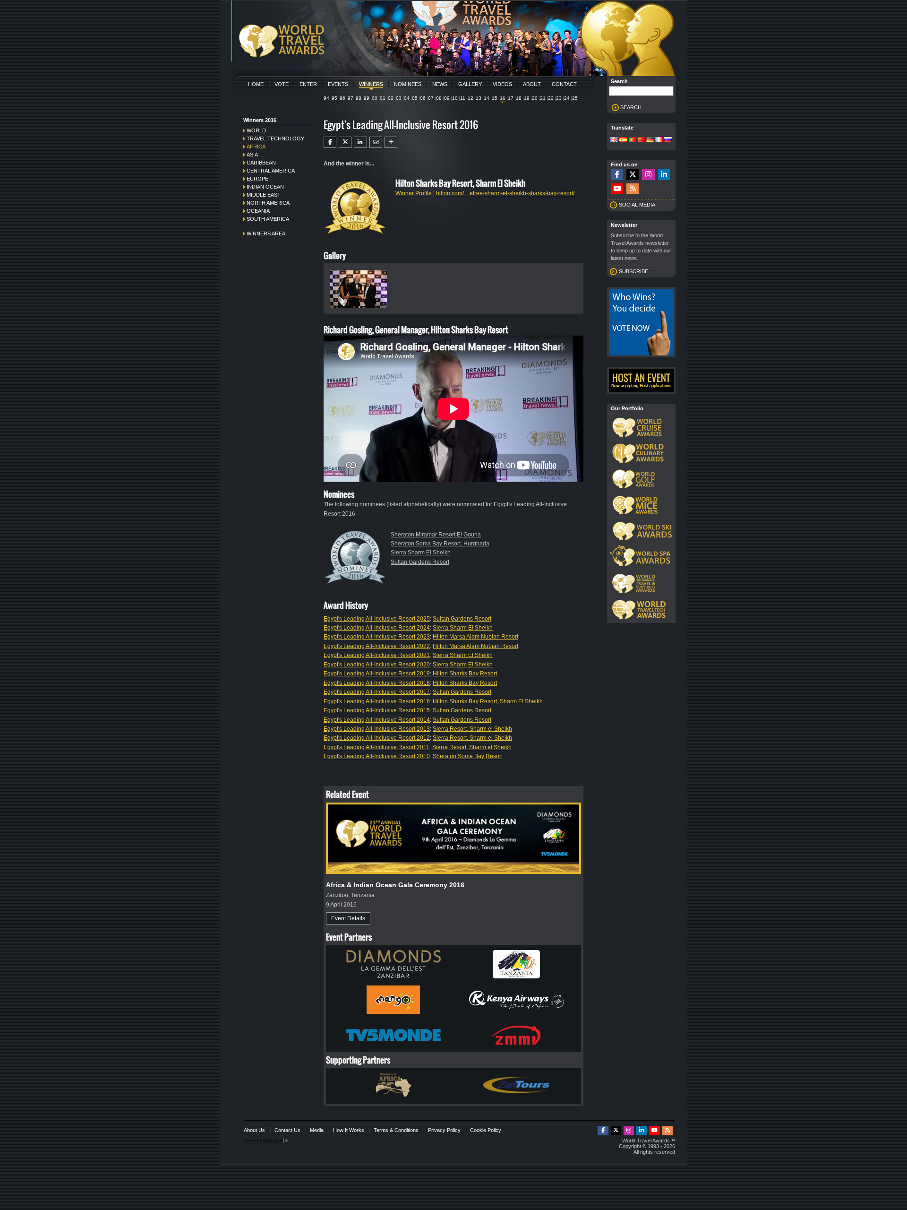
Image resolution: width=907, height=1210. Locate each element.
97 (350, 98)
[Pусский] (668, 140)
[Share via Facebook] (330, 142)
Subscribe (633, 271)
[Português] (632, 140)
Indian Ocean (265, 187)
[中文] (641, 140)
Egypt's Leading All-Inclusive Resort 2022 (377, 646)
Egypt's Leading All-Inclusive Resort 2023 (377, 636)
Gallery (470, 84)
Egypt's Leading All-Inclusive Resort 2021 (377, 655)
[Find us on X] (632, 174)
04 (407, 98)
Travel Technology (275, 138)
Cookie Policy (485, 1130)
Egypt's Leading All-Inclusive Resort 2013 (377, 729)
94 (326, 98)
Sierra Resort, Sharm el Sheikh (472, 729)
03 (399, 98)
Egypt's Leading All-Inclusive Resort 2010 (377, 756)
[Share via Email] (376, 142)
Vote (281, 84)
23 (559, 98)
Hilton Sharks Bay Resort (465, 673)
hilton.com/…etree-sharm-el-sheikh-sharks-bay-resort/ (505, 193)
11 (462, 98)
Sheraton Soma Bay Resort (468, 756)
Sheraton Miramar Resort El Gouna (436, 534)
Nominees (407, 84)
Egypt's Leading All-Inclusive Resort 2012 (377, 738)
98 (358, 98)
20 (535, 98)
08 (439, 98)
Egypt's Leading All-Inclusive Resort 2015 (377, 710)
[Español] (623, 140)
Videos (502, 84)
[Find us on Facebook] (617, 174)
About (532, 84)
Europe (257, 179)
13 (478, 98)
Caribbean (261, 162)
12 (470, 98)
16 (502, 98)
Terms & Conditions (396, 1130)
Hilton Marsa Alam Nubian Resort (475, 636)
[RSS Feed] (632, 188)
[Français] (659, 140)
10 (455, 98)
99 (366, 98)
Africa (256, 146)
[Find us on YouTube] (617, 188)
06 (423, 98)
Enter (308, 84)
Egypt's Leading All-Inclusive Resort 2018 (377, 683)
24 (567, 98)
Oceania (258, 211)
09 (447, 98)
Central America (271, 170)
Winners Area (266, 233)
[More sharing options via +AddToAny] (391, 142)
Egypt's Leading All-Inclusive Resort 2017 (377, 692)
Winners (371, 84)
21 (543, 98)
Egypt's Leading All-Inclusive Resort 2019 (377, 673)
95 (334, 98)
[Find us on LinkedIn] (664, 174)
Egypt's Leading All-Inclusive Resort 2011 (376, 747)
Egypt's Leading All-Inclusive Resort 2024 (377, 627)
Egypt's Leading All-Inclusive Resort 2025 (377, 618)
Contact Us (287, 1130)
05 (415, 98)
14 (486, 98)
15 (494, 98)
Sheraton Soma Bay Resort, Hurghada (440, 543)
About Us (254, 1130)
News (439, 84)
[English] (614, 140)
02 (391, 98)
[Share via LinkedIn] (360, 142)
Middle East (264, 195)
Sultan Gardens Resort (420, 562)
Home (256, 84)
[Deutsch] (650, 140)
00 (374, 98)
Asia (252, 154)
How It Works (348, 1130)
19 (527, 98)
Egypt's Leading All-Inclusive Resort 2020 (377, 664)
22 (551, 98)
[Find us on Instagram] (648, 174)
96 (342, 98)
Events (338, 84)
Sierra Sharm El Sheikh (421, 552)
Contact (564, 84)
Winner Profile (413, 193)
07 (431, 98)
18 (519, 98)
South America (268, 219)
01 (382, 98)
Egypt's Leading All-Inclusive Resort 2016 (377, 701)
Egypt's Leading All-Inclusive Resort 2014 (377, 720)
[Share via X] (345, 142)
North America (268, 203)
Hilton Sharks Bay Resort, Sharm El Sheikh (488, 701)
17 (510, 98)
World (256, 130)
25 (575, 98)
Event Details (348, 918)
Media (317, 1130)
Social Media (637, 204)
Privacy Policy (444, 1130)
